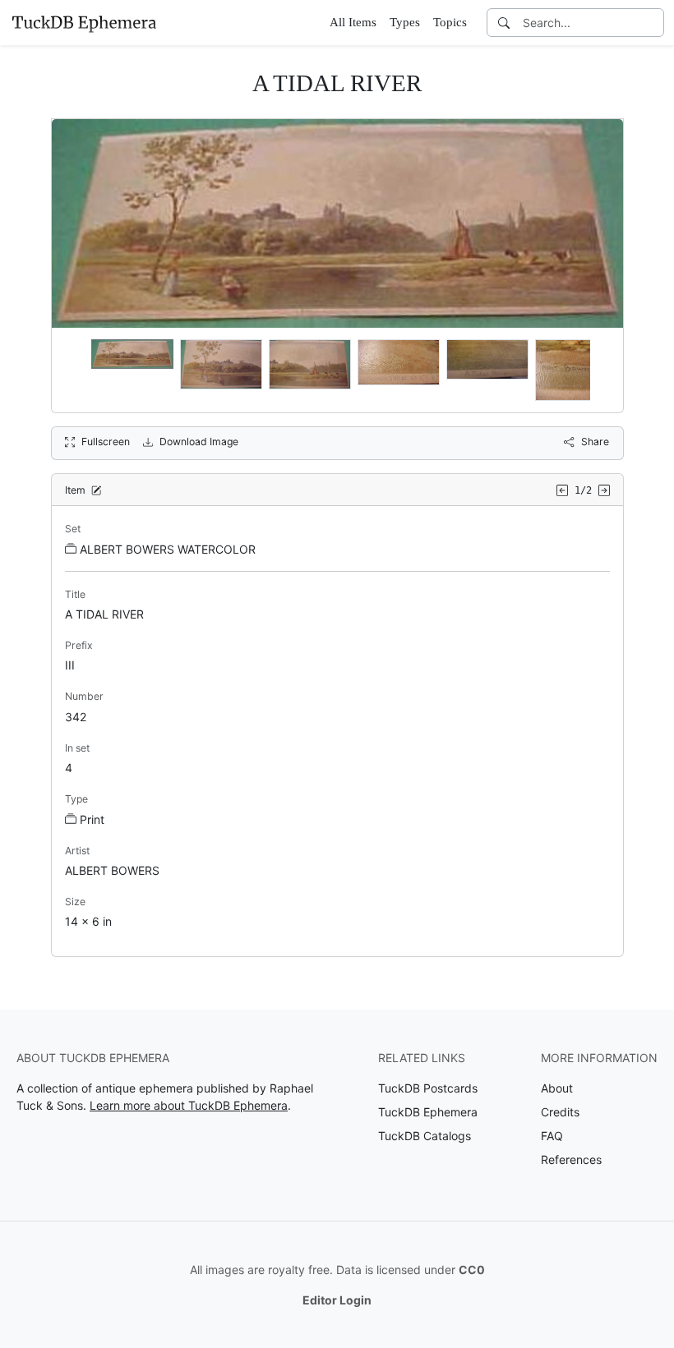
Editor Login (337, 1300)
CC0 (472, 1270)
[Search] (503, 22)
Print (92, 819)
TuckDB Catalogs (424, 1136)
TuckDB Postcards (428, 1088)
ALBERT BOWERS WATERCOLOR (168, 549)
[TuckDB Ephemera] (84, 22)
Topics (450, 22)
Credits (560, 1112)
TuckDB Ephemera (428, 1112)
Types (405, 22)
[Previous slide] (74, 369)
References (571, 1159)
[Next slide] (600, 369)
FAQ (552, 1136)
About (557, 1088)
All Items (353, 22)
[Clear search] (652, 22)
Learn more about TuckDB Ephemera (189, 1105)
